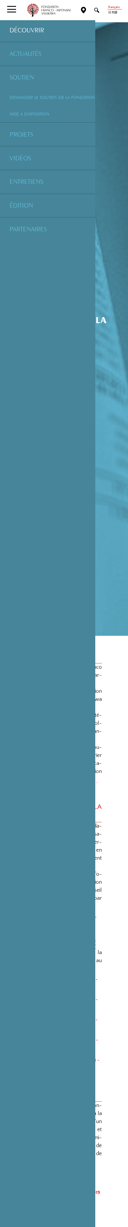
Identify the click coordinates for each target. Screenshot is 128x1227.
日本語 (112, 12)
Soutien (22, 77)
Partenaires (28, 229)
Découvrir (27, 30)
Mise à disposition (29, 114)
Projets (21, 134)
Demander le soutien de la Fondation (52, 97)
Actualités (25, 53)
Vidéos (20, 158)
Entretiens (26, 181)
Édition (21, 205)
